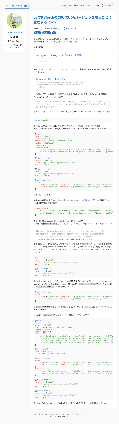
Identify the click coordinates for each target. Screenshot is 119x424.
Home (64, 5)
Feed (97, 5)
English (109, 5)
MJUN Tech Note (17, 5)
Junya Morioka (14, 32)
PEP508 (87, 200)
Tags (82, 5)
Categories (73, 5)
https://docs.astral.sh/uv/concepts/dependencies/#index (60, 239)
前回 (71, 101)
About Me (89, 5)
